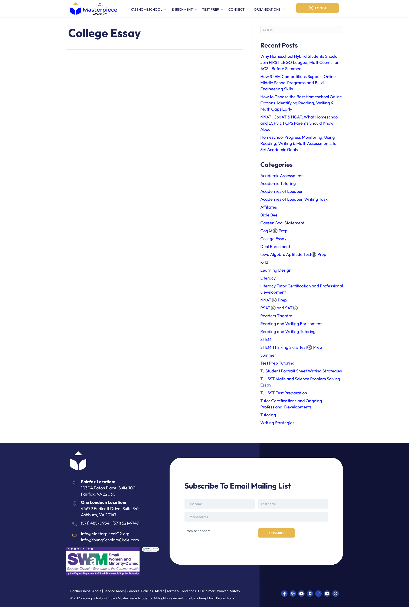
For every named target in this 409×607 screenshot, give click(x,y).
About (96, 591)
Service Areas (114, 591)
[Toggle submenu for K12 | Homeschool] (165, 9)
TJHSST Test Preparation (283, 392)
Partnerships (80, 591)
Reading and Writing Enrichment (291, 323)
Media (159, 591)
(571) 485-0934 (95, 523)
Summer (268, 355)
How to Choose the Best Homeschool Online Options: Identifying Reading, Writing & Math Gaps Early (301, 103)
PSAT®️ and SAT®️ (279, 307)
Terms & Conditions (181, 591)
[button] (284, 593)
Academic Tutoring (278, 183)
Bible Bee (269, 215)
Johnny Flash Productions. (215, 598)
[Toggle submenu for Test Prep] (222, 9)
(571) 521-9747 (125, 523)
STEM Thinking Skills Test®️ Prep (291, 347)
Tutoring (268, 414)
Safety (235, 591)
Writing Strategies (277, 422)
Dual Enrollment (275, 246)
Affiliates (268, 207)
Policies (147, 591)
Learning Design (275, 270)
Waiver (222, 591)
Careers (133, 591)
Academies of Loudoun (281, 191)
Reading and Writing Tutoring (288, 331)
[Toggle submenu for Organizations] (283, 9)
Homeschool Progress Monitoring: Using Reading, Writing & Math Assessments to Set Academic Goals (298, 143)
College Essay (273, 238)
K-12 (264, 262)
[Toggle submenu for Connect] (247, 9)
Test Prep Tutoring (277, 363)
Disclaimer (206, 591)
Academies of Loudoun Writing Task (294, 199)
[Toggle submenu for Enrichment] (195, 9)
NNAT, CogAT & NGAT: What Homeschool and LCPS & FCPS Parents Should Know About (299, 123)
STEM (265, 339)
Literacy (268, 278)
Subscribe (276, 533)
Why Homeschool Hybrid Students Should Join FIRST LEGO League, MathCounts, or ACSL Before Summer (299, 62)
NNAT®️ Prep (273, 300)
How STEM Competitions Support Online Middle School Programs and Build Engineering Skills (298, 82)
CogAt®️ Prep (274, 230)
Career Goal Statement (282, 222)
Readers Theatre (276, 315)
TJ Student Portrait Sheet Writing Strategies (301, 370)
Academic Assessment (281, 175)
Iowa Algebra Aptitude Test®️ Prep (293, 254)
